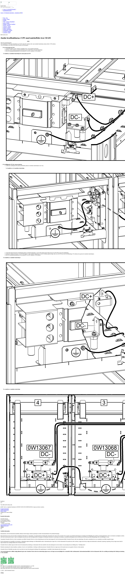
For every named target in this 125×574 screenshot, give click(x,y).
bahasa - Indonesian (7, 29)
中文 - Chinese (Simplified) (9, 21)
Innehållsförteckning (7, 10)
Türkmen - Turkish (7, 26)
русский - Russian (7, 31)
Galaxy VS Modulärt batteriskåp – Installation (10, 12)
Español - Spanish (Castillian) (9, 24)
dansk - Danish (6, 23)
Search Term (3, 5)
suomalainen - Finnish (7, 30)
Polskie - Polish (6, 19)
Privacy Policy (4, 511)
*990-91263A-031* (5, 525)
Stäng (2, 527)
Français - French (6, 27)
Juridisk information (5, 510)
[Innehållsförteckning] (1, 14)
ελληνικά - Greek (6, 32)
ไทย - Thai (5, 18)
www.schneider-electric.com (6, 524)
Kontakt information (5, 508)
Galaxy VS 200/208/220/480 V (9, 9)
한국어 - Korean (6, 25)
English (4, 20)
